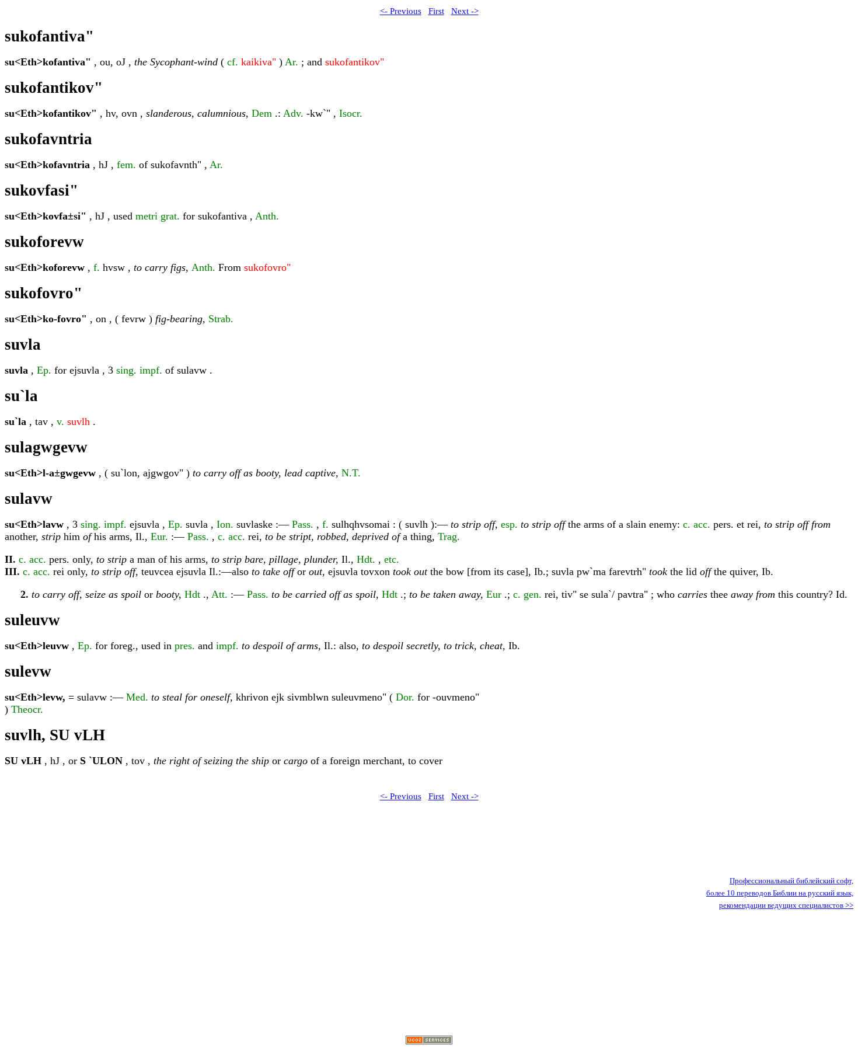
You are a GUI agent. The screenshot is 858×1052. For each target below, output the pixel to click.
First (436, 11)
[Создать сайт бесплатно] (429, 1041)
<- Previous (400, 11)
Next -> (465, 11)
